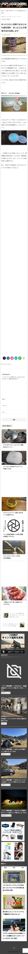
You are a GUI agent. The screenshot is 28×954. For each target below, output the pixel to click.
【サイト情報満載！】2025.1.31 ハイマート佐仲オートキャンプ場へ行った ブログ (13, 781)
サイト (3, 412)
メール (4, 405)
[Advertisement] (14, 186)
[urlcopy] (23, 358)
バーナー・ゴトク (7, 364)
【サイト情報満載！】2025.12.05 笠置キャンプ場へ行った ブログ (13, 750)
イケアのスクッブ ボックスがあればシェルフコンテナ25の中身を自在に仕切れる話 (13, 887)
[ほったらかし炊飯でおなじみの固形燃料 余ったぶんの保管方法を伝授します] (16, 358)
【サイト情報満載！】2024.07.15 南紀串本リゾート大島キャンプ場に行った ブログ (14, 812)
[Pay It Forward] (14, 4)
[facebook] (8, 358)
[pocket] (12, 358)
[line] (19, 358)
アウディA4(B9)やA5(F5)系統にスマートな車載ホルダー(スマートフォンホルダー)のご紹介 (14, 935)
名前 (3, 399)
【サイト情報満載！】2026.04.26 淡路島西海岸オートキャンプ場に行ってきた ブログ (14, 688)
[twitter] (4, 358)
